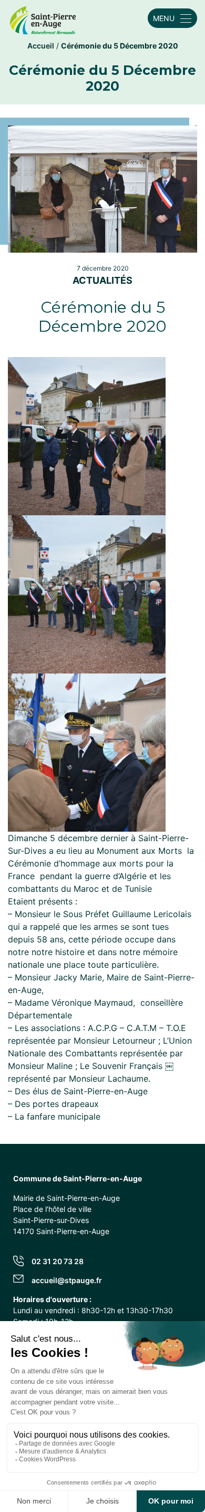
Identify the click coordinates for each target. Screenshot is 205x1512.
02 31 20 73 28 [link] (58, 1261)
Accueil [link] (40, 45)
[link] (43, 18)
